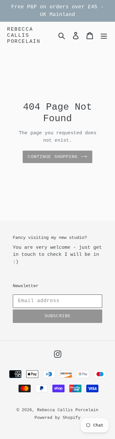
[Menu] (104, 36)
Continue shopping (52, 156)
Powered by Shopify (57, 417)
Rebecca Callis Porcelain (23, 35)
